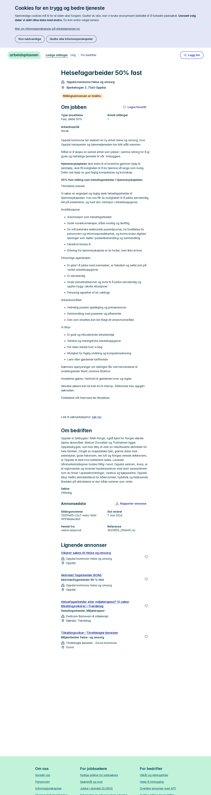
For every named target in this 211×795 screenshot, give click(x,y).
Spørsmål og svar (91, 781)
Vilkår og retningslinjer (154, 775)
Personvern (42, 781)
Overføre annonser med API (158, 788)
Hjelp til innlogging (152, 781)
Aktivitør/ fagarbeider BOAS (81, 575)
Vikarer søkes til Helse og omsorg (86, 553)
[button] (131, 503)
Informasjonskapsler (48, 788)
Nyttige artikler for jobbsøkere (99, 775)
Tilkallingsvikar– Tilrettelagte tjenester (89, 633)
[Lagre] (146, 557)
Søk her (96, 417)
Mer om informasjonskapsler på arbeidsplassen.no (47, 28)
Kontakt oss (42, 775)
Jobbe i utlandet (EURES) (96, 788)
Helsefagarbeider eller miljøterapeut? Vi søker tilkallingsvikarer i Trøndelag (95, 604)
